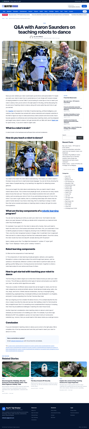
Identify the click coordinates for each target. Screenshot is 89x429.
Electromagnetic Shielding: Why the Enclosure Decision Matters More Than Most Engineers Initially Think (14, 382)
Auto (4, 11)
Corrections (84, 1)
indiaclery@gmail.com (17, 341)
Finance (36, 11)
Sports (56, 11)
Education (15, 11)
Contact (71, 11)
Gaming (67, 190)
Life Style (51, 11)
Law (66, 196)
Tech (61, 11)
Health (41, 11)
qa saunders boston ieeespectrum (48, 349)
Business (9, 11)
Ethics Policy (53, 410)
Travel (65, 11)
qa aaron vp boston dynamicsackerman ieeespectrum (29, 349)
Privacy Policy (73, 410)
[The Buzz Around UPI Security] (44, 369)
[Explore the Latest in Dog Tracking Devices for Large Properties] (73, 369)
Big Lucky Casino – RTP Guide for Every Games (19, 14)
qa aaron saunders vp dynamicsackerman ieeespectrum (40, 347)
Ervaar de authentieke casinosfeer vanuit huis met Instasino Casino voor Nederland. (50, 14)
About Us (33, 410)
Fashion (30, 11)
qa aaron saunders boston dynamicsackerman (40, 345)
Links (66, 199)
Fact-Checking (34, 417)
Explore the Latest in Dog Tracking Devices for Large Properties (71, 381)
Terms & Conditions (74, 412)
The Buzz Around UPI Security (40, 381)
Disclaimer (72, 415)
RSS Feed (53, 417)
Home (46, 11)
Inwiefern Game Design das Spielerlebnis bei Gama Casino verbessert (70, 160)
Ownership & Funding (55, 412)
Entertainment (23, 11)
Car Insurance (68, 181)
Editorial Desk (78, 1)
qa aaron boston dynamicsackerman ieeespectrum (19, 345)
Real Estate (68, 201)
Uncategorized (69, 208)
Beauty (67, 178)
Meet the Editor (34, 412)
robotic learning (50, 210)
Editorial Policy (34, 415)
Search (84, 6)
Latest (84, 11)
